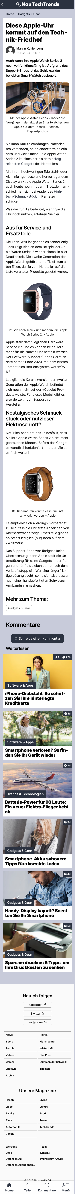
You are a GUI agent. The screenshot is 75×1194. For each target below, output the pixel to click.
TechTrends (47, 1127)
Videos (10, 1055)
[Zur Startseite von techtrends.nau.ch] (37, 4)
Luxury (44, 1106)
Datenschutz (14, 1158)
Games (10, 1061)
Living (43, 1099)
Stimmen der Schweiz (53, 1061)
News (9, 1034)
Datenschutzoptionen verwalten (21, 1164)
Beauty (10, 1133)
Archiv (10, 1075)
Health (10, 1099)
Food (43, 1113)
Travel (43, 1120)
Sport (9, 1041)
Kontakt (45, 1152)
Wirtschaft (46, 1048)
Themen (45, 1068)
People (10, 1048)
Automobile (13, 1127)
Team (43, 1146)
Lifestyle (11, 1068)
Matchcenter (48, 1041)
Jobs (9, 1152)
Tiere (9, 1120)
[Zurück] (2, 4)
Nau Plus (45, 1055)
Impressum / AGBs (51, 1158)
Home (10, 14)
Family (10, 1113)
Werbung (11, 1146)
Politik (44, 1034)
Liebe (9, 1106)
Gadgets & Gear (29, 14)
